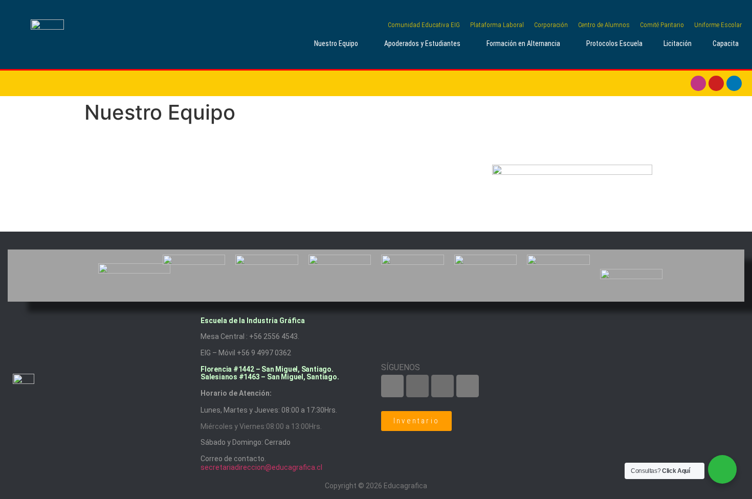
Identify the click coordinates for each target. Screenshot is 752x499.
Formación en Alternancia (523, 43)
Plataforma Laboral (497, 25)
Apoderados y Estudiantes (422, 43)
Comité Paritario (662, 25)
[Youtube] (716, 83)
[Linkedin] (734, 83)
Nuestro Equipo (336, 43)
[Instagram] (698, 83)
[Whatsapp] (467, 386)
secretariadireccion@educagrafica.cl (261, 467)
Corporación (551, 25)
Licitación (677, 43)
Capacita (726, 43)
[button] (338, 43)
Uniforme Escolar (718, 25)
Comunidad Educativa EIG (424, 25)
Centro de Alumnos (604, 25)
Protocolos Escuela (614, 43)
